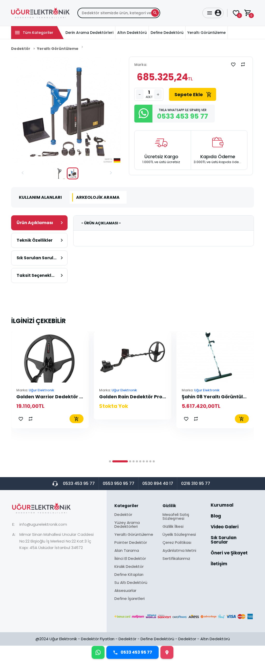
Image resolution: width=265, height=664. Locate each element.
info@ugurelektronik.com (43, 524)
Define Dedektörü (157, 639)
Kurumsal (222, 505)
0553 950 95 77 (118, 483)
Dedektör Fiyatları (97, 639)
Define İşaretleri (129, 598)
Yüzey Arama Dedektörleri (127, 525)
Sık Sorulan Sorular (37, 258)
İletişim (219, 564)
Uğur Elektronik (41, 390)
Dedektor (187, 639)
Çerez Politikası (177, 542)
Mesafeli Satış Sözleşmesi (176, 517)
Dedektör (20, 48)
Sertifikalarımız (176, 558)
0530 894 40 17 (157, 483)
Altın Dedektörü (215, 639)
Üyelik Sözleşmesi (179, 534)
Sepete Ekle (188, 94)
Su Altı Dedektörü (130, 583)
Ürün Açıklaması (35, 223)
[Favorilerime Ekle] (233, 64)
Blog (216, 516)
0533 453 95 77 (79, 483)
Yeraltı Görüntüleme (57, 48)
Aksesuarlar (125, 591)
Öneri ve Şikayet (229, 553)
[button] (22, 173)
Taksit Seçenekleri (37, 275)
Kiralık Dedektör (129, 566)
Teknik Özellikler (35, 240)
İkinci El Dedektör (130, 558)
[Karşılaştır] (243, 64)
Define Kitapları (128, 575)
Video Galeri (225, 527)
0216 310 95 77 (195, 483)
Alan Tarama (126, 550)
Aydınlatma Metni (179, 550)
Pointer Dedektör (130, 542)
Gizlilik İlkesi (173, 526)
